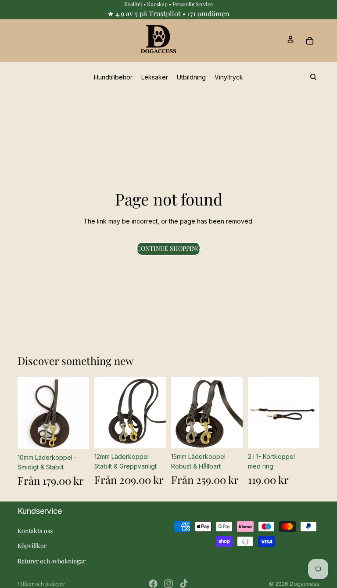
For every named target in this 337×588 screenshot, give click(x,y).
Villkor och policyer (41, 583)
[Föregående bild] (27, 412)
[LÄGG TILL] (306, 435)
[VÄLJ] (75, 436)
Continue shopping (168, 248)
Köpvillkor (32, 545)
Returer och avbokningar (52, 561)
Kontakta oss (35, 531)
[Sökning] (313, 76)
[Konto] (290, 39)
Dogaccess (304, 584)
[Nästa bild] (79, 412)
